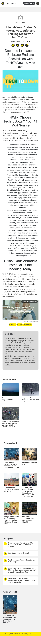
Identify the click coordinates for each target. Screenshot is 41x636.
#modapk (12, 325)
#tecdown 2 (27, 325)
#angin (19, 325)
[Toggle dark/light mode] (37, 3)
